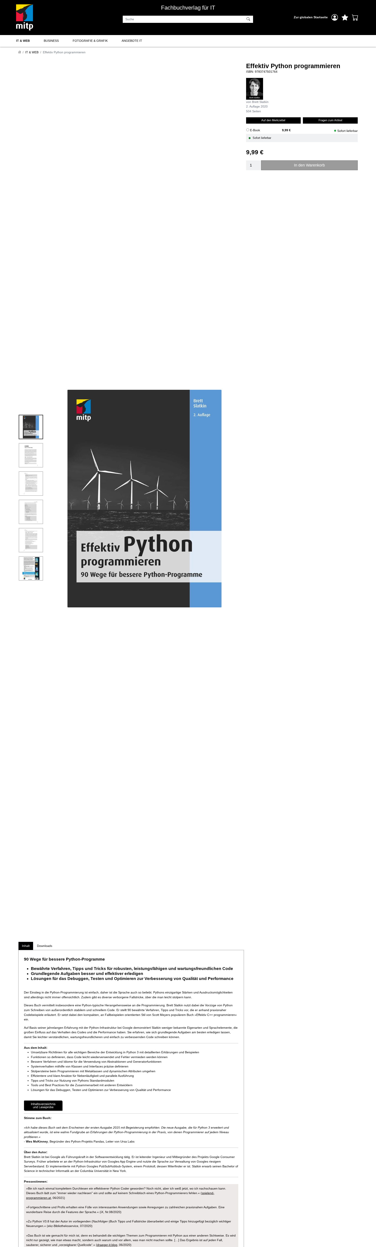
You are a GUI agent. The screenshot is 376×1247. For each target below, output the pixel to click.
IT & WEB (23, 40)
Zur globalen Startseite (311, 17)
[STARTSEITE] (19, 52)
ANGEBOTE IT (132, 40)
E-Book (255, 130)
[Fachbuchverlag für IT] (24, 17)
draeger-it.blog (107, 1245)
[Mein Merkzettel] (345, 17)
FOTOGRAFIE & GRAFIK (90, 40)
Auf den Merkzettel (273, 120)
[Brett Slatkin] (254, 88)
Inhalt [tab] (26, 946)
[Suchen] (248, 19)
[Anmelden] (334, 17)
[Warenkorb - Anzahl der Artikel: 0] (355, 17)
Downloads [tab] (44, 946)
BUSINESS (51, 40)
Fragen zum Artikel (330, 120)
